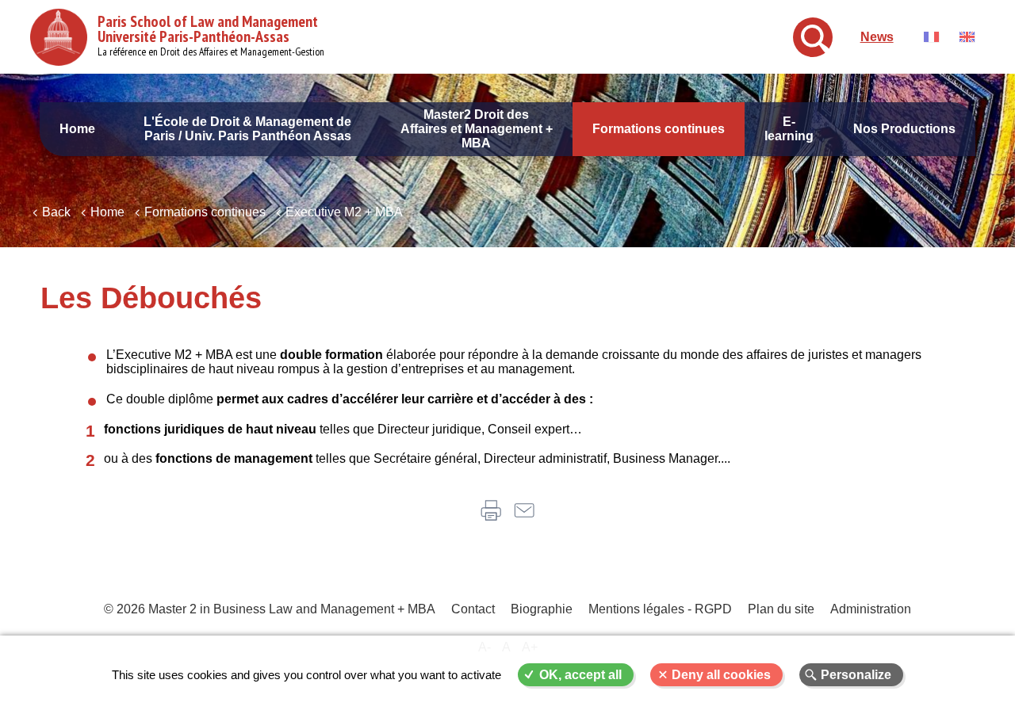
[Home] (58, 37)
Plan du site (781, 609)
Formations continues (658, 129)
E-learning (789, 129)
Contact (473, 609)
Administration (870, 609)
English (967, 37)
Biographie (542, 609)
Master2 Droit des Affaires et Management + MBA (476, 129)
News (877, 37)
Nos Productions (904, 129)
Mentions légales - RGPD (660, 609)
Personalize (856, 675)
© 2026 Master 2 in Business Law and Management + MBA (269, 609)
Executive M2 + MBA (344, 212)
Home (77, 129)
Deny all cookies (721, 675)
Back (56, 212)
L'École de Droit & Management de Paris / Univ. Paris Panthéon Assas (247, 129)
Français (931, 37)
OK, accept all (580, 675)
